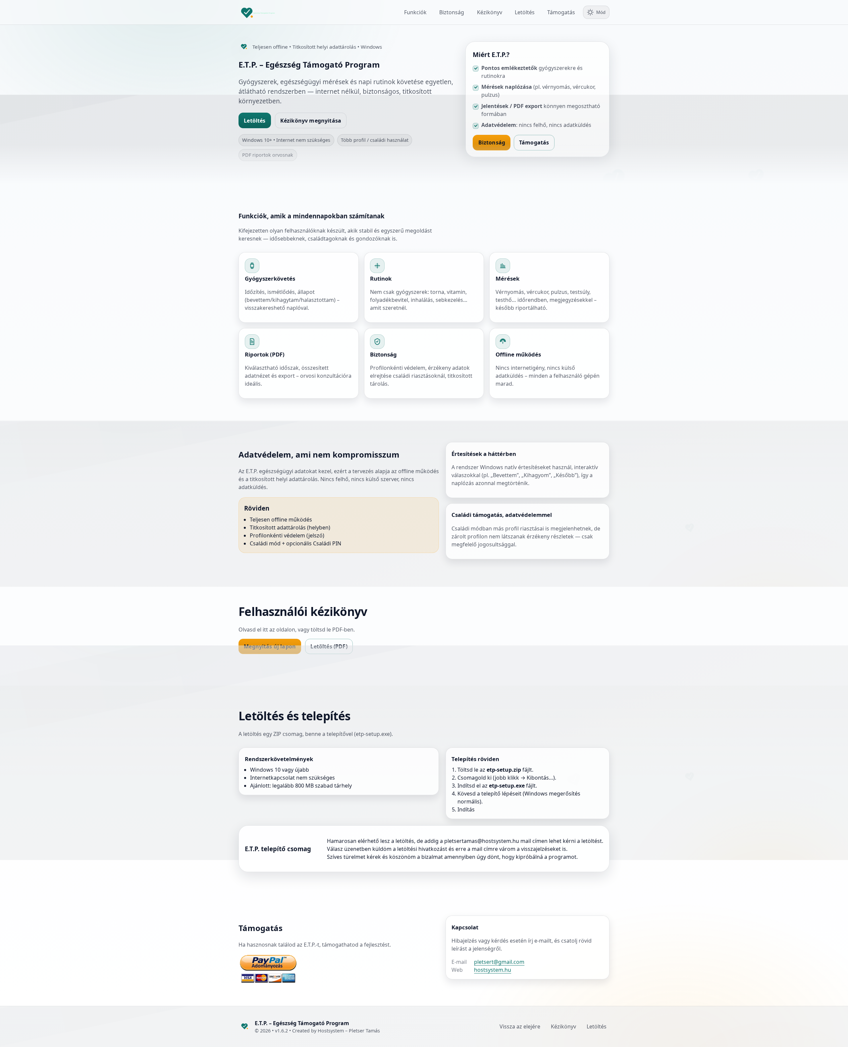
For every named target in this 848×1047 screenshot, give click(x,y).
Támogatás (561, 12)
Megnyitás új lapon (270, 646)
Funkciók (415, 12)
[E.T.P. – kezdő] (263, 12)
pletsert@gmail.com (499, 961)
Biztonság (451, 12)
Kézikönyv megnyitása (310, 120)
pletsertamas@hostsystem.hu (481, 841)
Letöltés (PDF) (328, 646)
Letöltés (525, 12)
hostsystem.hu (492, 969)
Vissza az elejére (520, 1026)
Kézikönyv (489, 12)
